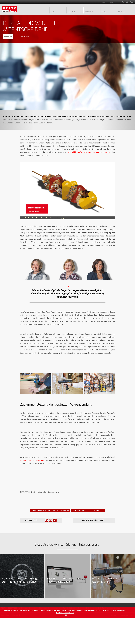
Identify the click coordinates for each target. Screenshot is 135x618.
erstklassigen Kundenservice (32, 460)
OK (66, 615)
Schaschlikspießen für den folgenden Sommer (88, 152)
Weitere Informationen (65, 612)
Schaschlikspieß (79, 510)
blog (103, 12)
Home (53, 12)
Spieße (96, 510)
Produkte (8, 37)
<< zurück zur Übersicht (93, 520)
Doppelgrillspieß (38, 510)
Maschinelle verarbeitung (59, 510)
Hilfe (103, 2)
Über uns (72, 12)
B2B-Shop (89, 12)
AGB (111, 2)
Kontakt (122, 12)
